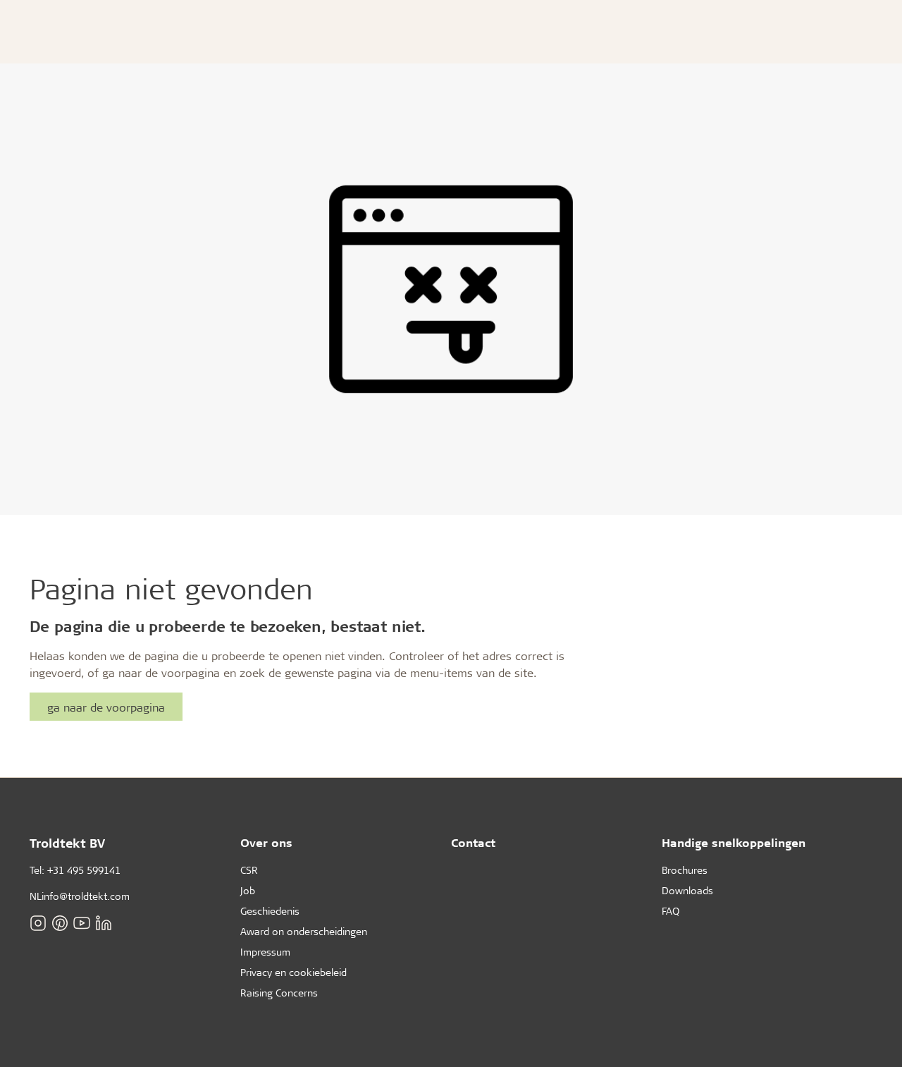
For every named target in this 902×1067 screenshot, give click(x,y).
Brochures (685, 870)
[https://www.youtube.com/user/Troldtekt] (81, 923)
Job (247, 890)
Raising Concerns (279, 992)
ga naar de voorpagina (106, 707)
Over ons (266, 842)
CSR (249, 870)
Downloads (687, 890)
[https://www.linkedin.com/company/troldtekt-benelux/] (103, 923)
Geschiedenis (269, 910)
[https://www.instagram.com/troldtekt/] (38, 923)
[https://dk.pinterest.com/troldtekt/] (59, 923)
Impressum (265, 951)
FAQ (670, 910)
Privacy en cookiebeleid (293, 972)
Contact (473, 842)
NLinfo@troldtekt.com (80, 896)
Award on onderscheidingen (303, 931)
